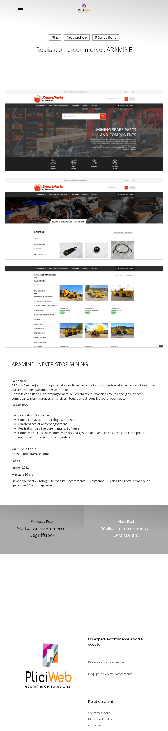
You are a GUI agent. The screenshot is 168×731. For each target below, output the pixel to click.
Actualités (95, 725)
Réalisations (106, 37)
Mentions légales (100, 719)
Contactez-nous (99, 713)
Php (55, 37)
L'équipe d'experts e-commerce (110, 674)
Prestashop (76, 37)
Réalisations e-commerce (106, 662)
